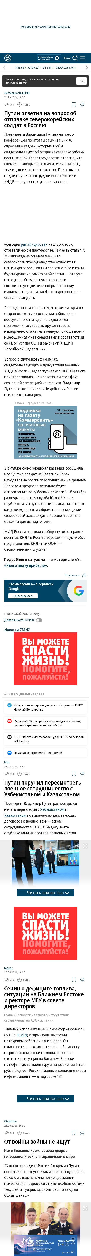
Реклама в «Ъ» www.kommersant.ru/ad (45, 27)
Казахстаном (15, 815)
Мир (7, 762)
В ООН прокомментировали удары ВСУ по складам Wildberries (49, 739)
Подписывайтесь (23, 596)
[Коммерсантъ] (7, 58)
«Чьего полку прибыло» (25, 565)
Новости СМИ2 (17, 629)
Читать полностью (45, 892)
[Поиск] (75, 58)
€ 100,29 (33, 67)
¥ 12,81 (47, 67)
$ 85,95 (19, 67)
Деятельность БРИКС (17, 93)
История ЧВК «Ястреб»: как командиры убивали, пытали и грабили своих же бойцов (47, 723)
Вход (67, 58)
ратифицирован (34, 244)
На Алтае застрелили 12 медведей (38, 753)
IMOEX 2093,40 (65, 67)
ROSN (22, 1034)
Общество (10, 1174)
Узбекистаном (52, 809)
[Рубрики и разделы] (82, 58)
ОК (82, 81)
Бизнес (8, 968)
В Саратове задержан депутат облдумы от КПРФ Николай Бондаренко (48, 707)
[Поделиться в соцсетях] (82, 104)
